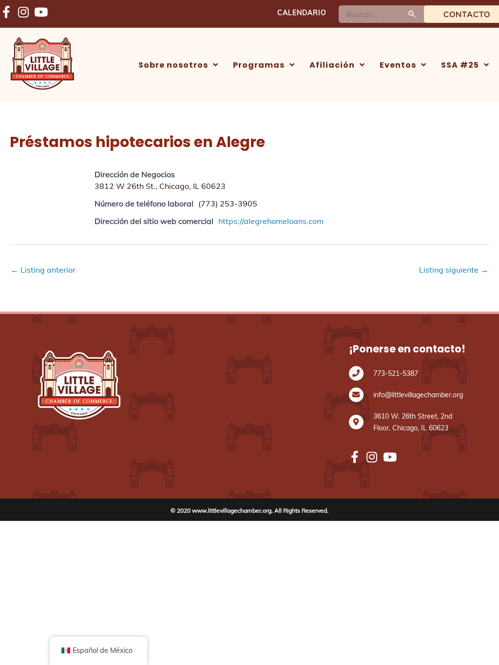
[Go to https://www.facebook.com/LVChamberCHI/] (6, 12)
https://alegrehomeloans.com (271, 221)
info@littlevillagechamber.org (418, 394)
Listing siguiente (453, 270)
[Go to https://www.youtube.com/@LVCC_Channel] (40, 12)
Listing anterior (43, 270)
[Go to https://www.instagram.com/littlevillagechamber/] (23, 12)
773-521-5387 (395, 373)
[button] (178, 65)
